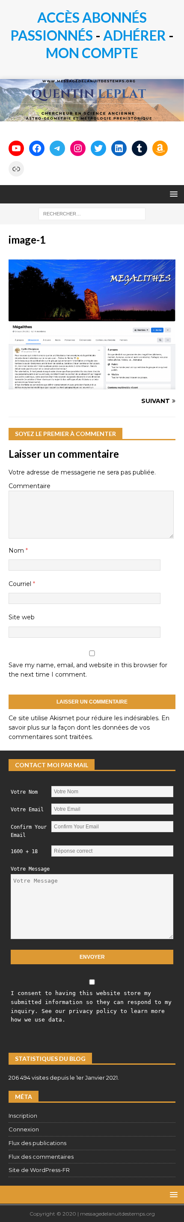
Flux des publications (37, 1143)
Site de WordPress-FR (39, 1169)
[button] (172, 193)
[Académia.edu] (16, 169)
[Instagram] (78, 148)
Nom (17, 550)
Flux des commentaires (41, 1156)
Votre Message (30, 869)
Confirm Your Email (29, 831)
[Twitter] (98, 148)
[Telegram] (57, 148)
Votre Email (27, 810)
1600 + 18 (24, 851)
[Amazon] (160, 148)
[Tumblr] (139, 148)
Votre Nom (24, 792)
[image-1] (92, 385)
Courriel (21, 584)
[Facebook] (37, 148)
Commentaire (29, 486)
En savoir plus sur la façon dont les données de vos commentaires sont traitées (89, 727)
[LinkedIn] (119, 148)
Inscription (23, 1115)
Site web (22, 617)
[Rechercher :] (92, 213)
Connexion (24, 1129)
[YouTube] (16, 148)
